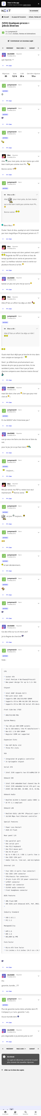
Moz (8, 155)
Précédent (9, 48)
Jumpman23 (12, 32)
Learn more (4, 4)
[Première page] (3, 48)
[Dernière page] (38, 48)
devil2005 (10, 54)
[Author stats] (38, 55)
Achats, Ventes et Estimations (24, 34)
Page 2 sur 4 (20, 48)
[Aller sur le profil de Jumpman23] (3, 32)
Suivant (32, 48)
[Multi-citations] (3, 65)
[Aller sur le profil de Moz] (4, 156)
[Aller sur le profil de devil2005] (4, 55)
